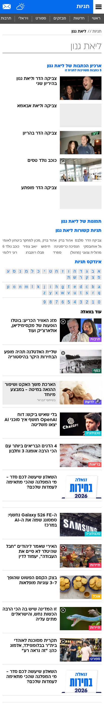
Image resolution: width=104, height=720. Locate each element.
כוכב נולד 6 (11, 246)
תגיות (82, 6)
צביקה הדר (93, 240)
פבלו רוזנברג (35, 252)
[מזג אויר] (20, 7)
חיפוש (45, 246)
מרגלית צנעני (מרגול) (85, 252)
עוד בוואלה (91, 312)
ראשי (96, 18)
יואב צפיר (30, 246)
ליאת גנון (78, 32)
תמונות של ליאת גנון (81, 222)
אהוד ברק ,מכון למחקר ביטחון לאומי (30, 240)
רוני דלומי (10, 252)
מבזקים (60, 18)
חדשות (79, 18)
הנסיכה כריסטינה (67, 246)
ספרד (57, 252)
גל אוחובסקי (92, 246)
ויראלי (23, 18)
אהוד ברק (66, 240)
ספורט (41, 18)
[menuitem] (79, 18)
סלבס (79, 240)
